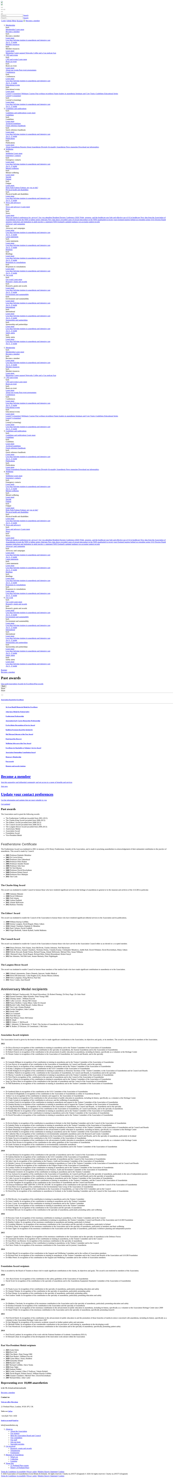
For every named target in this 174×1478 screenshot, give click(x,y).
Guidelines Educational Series (107, 94)
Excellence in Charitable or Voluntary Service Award (23, 748)
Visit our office (6, 1402)
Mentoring (10, 53)
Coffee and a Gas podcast (43, 53)
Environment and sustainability (17, 294)
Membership (10, 25)
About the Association (18, 1431)
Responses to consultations (16, 262)
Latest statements (12, 237)
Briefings (9, 250)
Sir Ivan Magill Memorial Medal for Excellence (22, 707)
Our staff (13, 1440)
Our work (9, 275)
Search (25, 15)
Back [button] (3, 686)
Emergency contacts (13, 156)
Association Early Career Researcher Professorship (23, 721)
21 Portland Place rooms (19, 1465)
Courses (32, 94)
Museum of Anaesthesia (15, 1455)
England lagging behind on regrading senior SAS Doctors (139, 220)
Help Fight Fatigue (13, 188)
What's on (14, 1457)
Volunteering (15, 1451)
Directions (14, 1402)
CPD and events (12, 55)
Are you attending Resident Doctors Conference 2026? (59, 218)
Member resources (12, 44)
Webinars (25, 94)
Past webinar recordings (44, 94)
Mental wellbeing (12, 168)
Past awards (38, 684)
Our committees (16, 1438)
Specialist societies (17, 1444)
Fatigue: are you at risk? (29, 188)
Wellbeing (9, 149)
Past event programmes (27, 70)
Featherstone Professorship (15, 716)
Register (20, 21)
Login (3, 21)
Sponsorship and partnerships (17, 320)
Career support (19, 53)
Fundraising (14, 1453)
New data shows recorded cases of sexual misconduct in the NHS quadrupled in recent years (83, 220)
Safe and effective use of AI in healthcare (125, 218)
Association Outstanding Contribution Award (21, 752)
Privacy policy (32, 1472)
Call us (10, 1411)
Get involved (10, 1446)
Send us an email (6, 1420)
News (8, 209)
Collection (14, 1459)
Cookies (61, 1472)
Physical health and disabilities (17, 190)
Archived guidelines (13, 124)
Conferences (10, 72)
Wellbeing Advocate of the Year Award (18, 743)
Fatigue (8, 179)
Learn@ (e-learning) (13, 94)
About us (9, 1429)
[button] (2, 7)
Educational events (13, 85)
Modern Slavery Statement (48, 1472)
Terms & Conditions (8, 1472)
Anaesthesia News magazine (67, 147)
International (10, 307)
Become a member (13, 32)
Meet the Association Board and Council (25, 1436)
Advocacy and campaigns (15, 224)
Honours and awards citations (16, 766)
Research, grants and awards (16, 282)
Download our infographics (88, 147)
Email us (15, 1420)
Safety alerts (10, 333)
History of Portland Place (19, 1468)
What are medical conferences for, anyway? (22, 218)
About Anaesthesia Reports (16, 147)
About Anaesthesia (33, 147)
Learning (13, 1461)
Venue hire (10, 1463)
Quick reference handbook (16, 126)
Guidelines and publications (16, 109)
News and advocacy (13, 203)
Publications (10, 138)
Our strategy (15, 1433)
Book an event (11, 62)
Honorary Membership (13, 757)
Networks (29, 53)
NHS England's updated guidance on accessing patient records (76, 222)
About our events (12, 70)
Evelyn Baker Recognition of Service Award (20, 725)
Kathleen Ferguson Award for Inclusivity (19, 730)
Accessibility (21, 1472)
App (54, 53)
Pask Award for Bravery (14, 739)
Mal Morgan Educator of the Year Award (19, 734)
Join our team (15, 1442)
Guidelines (10, 115)
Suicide (8, 177)
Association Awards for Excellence (21, 684)
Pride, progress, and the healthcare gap (94, 218)
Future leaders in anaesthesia (65, 94)
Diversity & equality (48, 147)
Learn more (10, 38)
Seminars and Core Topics (86, 94)
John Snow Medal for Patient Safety (17, 712)
